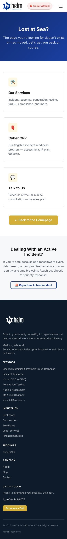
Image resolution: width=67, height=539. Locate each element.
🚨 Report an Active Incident (33, 285)
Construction (10, 420)
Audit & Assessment (14, 389)
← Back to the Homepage (33, 220)
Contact (7, 477)
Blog (5, 472)
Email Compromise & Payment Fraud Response (29, 368)
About (6, 466)
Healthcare (9, 415)
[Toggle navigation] (60, 6)
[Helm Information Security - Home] (12, 6)
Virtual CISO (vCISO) (14, 379)
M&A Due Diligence (13, 394)
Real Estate (9, 425)
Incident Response (13, 374)
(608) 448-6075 (15, 499)
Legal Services (11, 430)
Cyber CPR (9, 452)
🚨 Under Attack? (40, 5)
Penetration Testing (14, 384)
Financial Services (13, 435)
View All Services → (14, 400)
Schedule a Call (15, 508)
